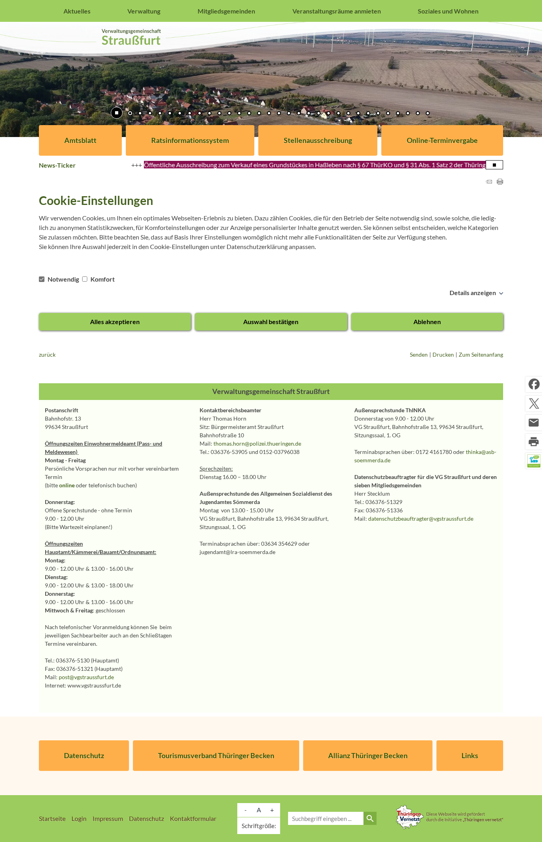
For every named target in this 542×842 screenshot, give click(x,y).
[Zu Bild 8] (199, 114)
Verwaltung (143, 11)
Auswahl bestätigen (270, 321)
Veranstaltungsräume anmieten (336, 11)
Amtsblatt (80, 140)
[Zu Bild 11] (229, 114)
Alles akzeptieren (115, 321)
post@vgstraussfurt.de (86, 677)
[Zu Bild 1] (130, 114)
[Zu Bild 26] (378, 114)
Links (469, 755)
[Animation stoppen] (117, 113)
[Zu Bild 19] (308, 114)
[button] (32, 80)
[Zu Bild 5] (169, 114)
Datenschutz (84, 755)
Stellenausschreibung (318, 140)
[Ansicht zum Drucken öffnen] (500, 182)
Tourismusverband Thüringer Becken (216, 755)
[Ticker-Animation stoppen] (494, 165)
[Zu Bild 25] (368, 114)
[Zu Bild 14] (259, 114)
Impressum (107, 818)
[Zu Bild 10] (219, 114)
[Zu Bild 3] (150, 114)
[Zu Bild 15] (269, 114)
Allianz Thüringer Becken (367, 755)
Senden (419, 354)
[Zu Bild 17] (288, 114)
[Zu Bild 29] (408, 114)
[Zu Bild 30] (417, 114)
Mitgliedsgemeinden (226, 11)
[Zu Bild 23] (348, 114)
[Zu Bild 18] (298, 114)
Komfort (102, 279)
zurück (47, 354)
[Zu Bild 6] (179, 114)
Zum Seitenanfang (481, 354)
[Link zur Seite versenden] (489, 182)
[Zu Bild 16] (279, 114)
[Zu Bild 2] (140, 114)
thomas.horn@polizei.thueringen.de (257, 443)
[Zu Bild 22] (338, 114)
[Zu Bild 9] (209, 114)
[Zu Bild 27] (388, 114)
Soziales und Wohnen (448, 11)
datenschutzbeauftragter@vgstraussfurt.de (420, 518)
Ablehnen (427, 321)
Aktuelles (76, 11)
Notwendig (63, 279)
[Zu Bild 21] (328, 114)
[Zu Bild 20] (318, 114)
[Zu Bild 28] (398, 114)
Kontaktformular (193, 818)
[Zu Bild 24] (358, 114)
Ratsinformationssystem (190, 140)
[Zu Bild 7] (189, 114)
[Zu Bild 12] (239, 114)
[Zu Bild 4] (160, 114)
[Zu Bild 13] (249, 114)
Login (78, 818)
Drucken (443, 354)
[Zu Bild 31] (427, 114)
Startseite (52, 818)
